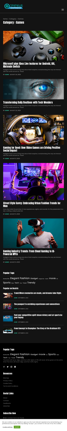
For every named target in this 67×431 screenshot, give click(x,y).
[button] (63, 10)
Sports (7, 282)
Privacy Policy (8, 381)
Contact (6, 400)
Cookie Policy (7, 383)
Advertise (6, 406)
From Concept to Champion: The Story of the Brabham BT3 (37, 328)
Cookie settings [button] (7, 427)
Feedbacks (7, 403)
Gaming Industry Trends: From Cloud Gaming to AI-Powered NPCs (29, 253)
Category (12, 19)
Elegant (14, 278)
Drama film (6, 279)
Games (20, 19)
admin (7, 74)
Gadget (34, 278)
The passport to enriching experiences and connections (37, 304)
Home (5, 19)
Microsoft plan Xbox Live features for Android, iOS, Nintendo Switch (29, 65)
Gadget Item (41, 278)
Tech (17, 283)
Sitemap (6, 378)
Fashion (25, 278)
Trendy (31, 282)
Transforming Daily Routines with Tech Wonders (28, 102)
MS (57, 278)
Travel (25, 283)
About (5, 398)
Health (46, 278)
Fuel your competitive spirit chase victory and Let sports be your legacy (38, 316)
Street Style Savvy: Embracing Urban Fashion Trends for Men (32, 204)
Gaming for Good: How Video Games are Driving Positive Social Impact (31, 149)
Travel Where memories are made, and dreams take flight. (38, 293)
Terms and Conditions (10, 386)
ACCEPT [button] (17, 427)
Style (12, 283)
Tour (21, 283)
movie (52, 278)
